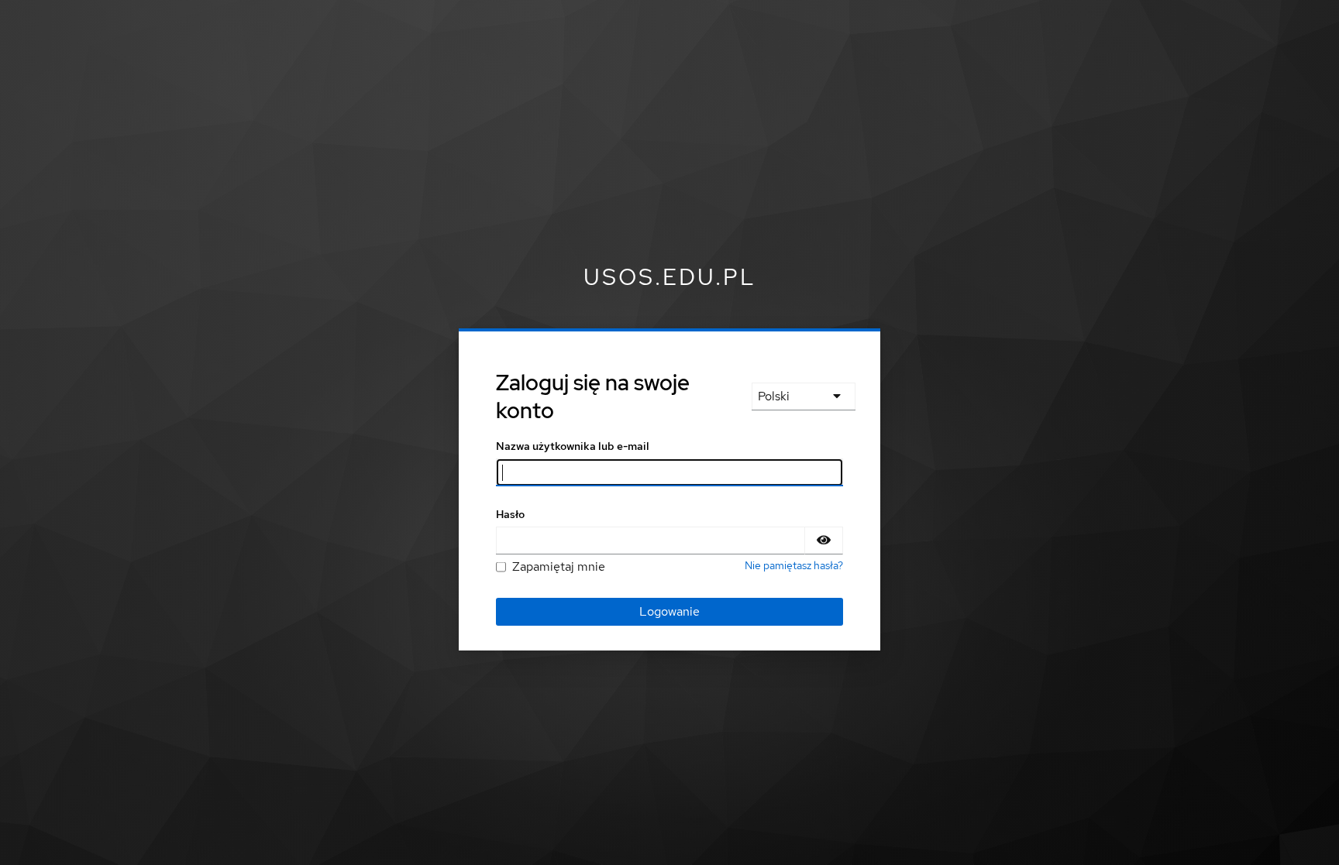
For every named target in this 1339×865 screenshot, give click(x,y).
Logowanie (669, 611)
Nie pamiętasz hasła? (794, 565)
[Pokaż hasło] (823, 540)
